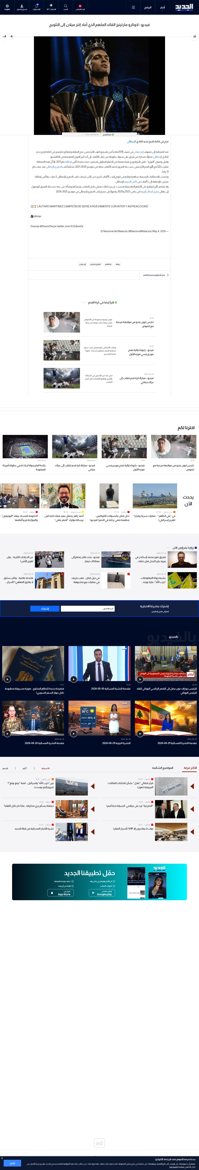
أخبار (162, 7)
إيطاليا (68, 161)
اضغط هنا (173, 1167)
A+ (4, 36)
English (7, 9)
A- (11, 36)
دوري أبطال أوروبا (149, 191)
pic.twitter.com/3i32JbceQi (68, 226)
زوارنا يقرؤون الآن (183, 547)
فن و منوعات (75, 512)
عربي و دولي (167, 512)
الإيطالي (131, 141)
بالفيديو (173, 636)
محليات (124, 512)
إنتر (141, 151)
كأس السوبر (130, 181)
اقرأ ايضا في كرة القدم (101, 302)
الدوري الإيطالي (54, 166)
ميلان (137, 151)
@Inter (37, 216)
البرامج (148, 7)
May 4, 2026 (159, 231)
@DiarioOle (46, 226)
